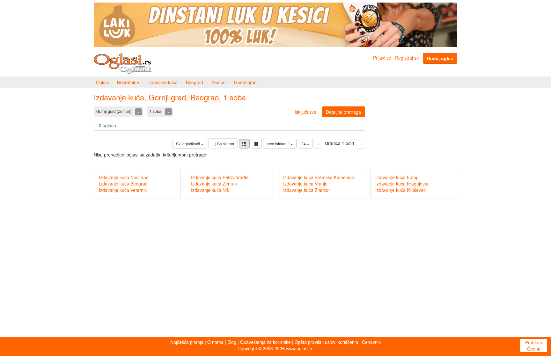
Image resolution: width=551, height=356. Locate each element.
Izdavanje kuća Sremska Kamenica (318, 177)
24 (304, 143)
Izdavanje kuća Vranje (305, 183)
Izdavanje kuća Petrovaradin (219, 177)
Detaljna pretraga (343, 112)
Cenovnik (371, 342)
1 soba (156, 111)
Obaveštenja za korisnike (265, 342)
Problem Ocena (533, 345)
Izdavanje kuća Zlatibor (306, 190)
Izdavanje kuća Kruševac (400, 190)
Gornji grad (245, 82)
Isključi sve (305, 112)
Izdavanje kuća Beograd (123, 183)
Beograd (194, 82)
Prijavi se (382, 57)
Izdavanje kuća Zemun (214, 183)
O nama (215, 342)
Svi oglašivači (188, 143)
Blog (231, 342)
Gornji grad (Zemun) (114, 111)
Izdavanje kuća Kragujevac (402, 183)
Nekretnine (128, 82)
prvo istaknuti (278, 143)
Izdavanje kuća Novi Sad (124, 177)
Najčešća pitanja (186, 342)
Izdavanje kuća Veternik (123, 190)
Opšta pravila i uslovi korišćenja (326, 342)
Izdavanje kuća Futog (397, 177)
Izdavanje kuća (162, 82)
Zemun (218, 82)
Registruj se (407, 57)
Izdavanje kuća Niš (210, 190)
